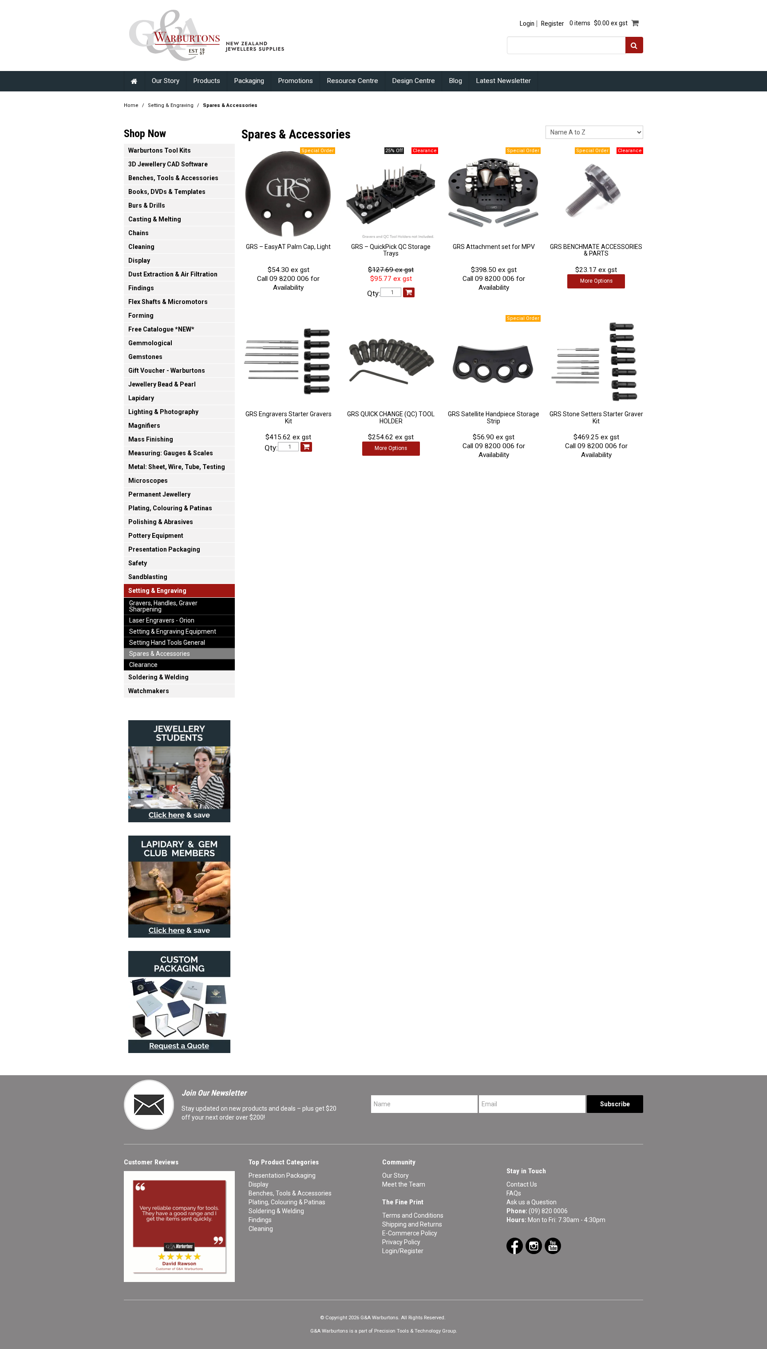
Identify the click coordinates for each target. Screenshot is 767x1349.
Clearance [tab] (143, 664)
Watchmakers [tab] (148, 690)
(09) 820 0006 (548, 1211)
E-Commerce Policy (409, 1233)
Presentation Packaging (282, 1175)
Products (206, 81)
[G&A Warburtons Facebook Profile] (514, 1245)
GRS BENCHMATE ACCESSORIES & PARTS (596, 250)
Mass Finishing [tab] (150, 439)
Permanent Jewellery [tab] (159, 494)
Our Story (165, 81)
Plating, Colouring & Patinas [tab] (170, 508)
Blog (455, 81)
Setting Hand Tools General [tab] (167, 642)
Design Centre (413, 81)
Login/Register (402, 1250)
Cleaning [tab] (141, 246)
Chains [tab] (138, 233)
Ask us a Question (531, 1202)
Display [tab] (139, 260)
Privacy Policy (401, 1242)
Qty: (373, 293)
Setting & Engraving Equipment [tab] (172, 631)
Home (134, 81)
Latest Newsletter (503, 81)
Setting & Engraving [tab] (157, 590)
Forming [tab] (141, 315)
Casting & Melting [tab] (154, 219)
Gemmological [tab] (150, 343)
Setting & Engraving (171, 105)
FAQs (513, 1193)
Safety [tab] (137, 563)
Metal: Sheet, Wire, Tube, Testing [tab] (176, 466)
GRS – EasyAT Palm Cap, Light (288, 246)
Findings (260, 1219)
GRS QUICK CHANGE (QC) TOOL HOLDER (391, 417)
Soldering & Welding (276, 1211)
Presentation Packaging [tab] (164, 549)
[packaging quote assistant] (179, 999)
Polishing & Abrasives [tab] (160, 521)
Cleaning (261, 1228)
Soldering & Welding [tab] (158, 677)
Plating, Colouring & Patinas (287, 1202)
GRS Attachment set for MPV (494, 246)
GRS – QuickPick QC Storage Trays (391, 250)
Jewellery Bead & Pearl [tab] (162, 384)
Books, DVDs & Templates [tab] (167, 191)
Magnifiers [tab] (144, 425)
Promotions (295, 81)
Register (552, 23)
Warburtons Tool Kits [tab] (159, 150)
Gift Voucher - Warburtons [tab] (166, 370)
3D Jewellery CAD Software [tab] (168, 164)
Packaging (249, 81)
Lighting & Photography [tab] (163, 411)
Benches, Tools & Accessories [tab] (173, 177)
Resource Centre (352, 81)
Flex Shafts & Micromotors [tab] (168, 301)
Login (527, 23)
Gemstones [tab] (145, 356)
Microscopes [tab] (148, 480)
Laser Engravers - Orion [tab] (161, 620)
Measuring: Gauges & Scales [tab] (170, 453)
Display (259, 1184)
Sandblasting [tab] (147, 576)
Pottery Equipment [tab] (155, 535)
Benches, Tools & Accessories (290, 1193)
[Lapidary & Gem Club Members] (179, 884)
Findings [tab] (141, 288)
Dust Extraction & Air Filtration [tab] (172, 274)
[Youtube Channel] (553, 1245)
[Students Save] (179, 768)
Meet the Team (403, 1184)
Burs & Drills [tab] (146, 205)
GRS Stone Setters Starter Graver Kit (596, 417)
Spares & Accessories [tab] (159, 653)
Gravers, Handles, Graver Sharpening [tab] (163, 606)
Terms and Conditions (412, 1215)
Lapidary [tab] (141, 398)
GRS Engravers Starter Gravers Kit (288, 417)
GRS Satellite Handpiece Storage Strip (493, 417)
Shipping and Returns (412, 1224)
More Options (596, 281)
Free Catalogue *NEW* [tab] (161, 329)
